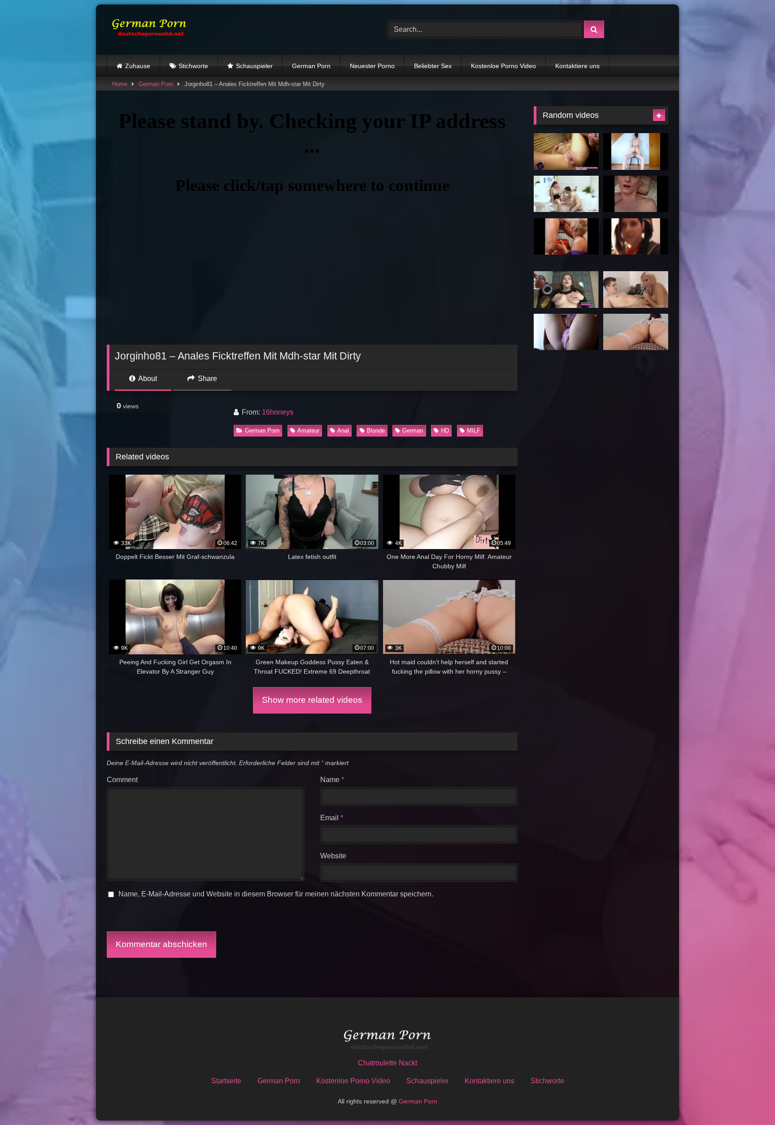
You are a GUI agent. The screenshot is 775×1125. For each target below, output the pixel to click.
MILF (473, 430)
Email (331, 818)
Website (333, 856)
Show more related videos (312, 700)
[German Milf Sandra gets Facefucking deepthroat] (566, 236)
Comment (122, 779)
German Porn (311, 65)
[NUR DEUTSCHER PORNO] (147, 29)
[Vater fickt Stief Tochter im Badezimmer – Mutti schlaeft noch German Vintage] (566, 194)
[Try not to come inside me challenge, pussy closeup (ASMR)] (566, 332)
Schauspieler (254, 65)
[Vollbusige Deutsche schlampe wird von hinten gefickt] (566, 289)
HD (445, 430)
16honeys (277, 412)
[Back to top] (747, 1098)
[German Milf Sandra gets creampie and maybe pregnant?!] (635, 194)
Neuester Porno (372, 65)
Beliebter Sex (433, 65)
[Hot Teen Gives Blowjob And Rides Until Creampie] (635, 151)
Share (206, 378)
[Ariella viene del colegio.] (635, 236)
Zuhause (137, 65)
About (147, 378)
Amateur (308, 430)
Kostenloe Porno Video (503, 65)
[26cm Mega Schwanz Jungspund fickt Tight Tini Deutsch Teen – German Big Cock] (635, 289)
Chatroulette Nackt (387, 1063)
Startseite (226, 1081)
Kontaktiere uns (577, 65)
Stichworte (193, 65)
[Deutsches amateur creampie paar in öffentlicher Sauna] (566, 151)
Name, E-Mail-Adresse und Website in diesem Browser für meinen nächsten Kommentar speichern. (275, 894)
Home (119, 84)
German (412, 430)
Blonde (376, 430)
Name (332, 779)
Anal (343, 430)
